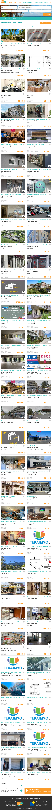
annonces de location (11, 804)
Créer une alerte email (46, 23)
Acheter (11, 2)
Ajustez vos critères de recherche (8, 789)
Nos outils (46, 2)
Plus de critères (6, 14)
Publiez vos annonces (27, 2)
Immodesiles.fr (4, 18)
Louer (14, 2)
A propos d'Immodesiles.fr (17, 798)
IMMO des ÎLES (4, 2)
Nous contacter (37, 798)
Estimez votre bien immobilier (42, 804)
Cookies (31, 798)
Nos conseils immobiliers (41, 805)
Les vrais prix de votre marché (42, 803)
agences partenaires (11, 805)
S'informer (19, 2)
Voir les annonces (47, 14)
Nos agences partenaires (38, 2)
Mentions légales (26, 798)
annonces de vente (11, 803)
